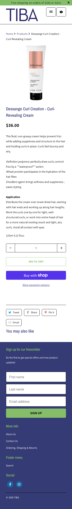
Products (22, 34)
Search (9, 465)
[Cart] (61, 11)
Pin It (51, 312)
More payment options (36, 285)
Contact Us (12, 441)
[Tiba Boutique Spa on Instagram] (19, 484)
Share (34, 312)
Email (16, 322)
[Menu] (51, 11)
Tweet (16, 312)
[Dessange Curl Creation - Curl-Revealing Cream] (36, 73)
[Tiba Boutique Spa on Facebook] (10, 484)
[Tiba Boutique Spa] (22, 16)
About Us (11, 434)
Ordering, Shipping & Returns (21, 448)
